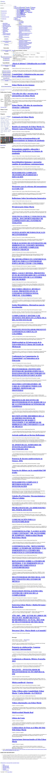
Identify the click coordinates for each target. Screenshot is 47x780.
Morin (6, 129)
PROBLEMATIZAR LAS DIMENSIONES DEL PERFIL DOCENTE (29, 509)
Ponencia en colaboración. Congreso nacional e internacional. (26, 648)
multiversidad (3, 122)
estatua (5, 123)
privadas (5, 119)
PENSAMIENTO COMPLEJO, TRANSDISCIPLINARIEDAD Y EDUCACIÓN (25, 175)
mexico (2, 123)
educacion (5, 130)
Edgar (7, 128)
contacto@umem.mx (9, 749)
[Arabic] (27, 7)
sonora (2, 131)
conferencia (7, 124)
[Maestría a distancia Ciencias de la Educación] (6, 58)
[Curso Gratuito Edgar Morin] (6, 86)
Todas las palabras (17, 54)
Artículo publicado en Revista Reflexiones (28, 435)
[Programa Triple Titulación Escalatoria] (6, 42)
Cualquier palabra (26, 54)
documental (7, 120)
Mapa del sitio (3, 145)
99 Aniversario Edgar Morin (23, 207)
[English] (22, 7)
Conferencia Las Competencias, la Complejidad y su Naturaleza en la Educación (25, 358)
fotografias (7, 118)
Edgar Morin (9, 771)
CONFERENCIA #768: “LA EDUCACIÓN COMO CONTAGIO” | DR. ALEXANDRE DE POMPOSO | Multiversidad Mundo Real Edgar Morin (29, 534)
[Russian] (29, 12)
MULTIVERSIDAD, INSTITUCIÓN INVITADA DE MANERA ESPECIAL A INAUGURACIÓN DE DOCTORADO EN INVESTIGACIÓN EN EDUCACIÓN (28, 372)
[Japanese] (27, 10)
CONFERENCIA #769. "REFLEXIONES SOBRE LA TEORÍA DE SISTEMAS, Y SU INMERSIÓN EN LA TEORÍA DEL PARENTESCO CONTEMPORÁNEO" (29, 549)
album (2, 116)
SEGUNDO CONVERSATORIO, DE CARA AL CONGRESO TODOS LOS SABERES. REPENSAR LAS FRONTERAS (27, 387)
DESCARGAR (26, 639)
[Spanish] (22, 13)
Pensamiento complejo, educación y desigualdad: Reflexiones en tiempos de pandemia (27, 151)
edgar (8, 116)
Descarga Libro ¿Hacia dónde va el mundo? (29, 630)
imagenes (2, 119)
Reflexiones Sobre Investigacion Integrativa (29, 198)
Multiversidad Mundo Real (22, 712)
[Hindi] (32, 9)
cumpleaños (2, 128)
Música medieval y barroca (22, 682)
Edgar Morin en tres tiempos (23, 85)
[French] (22, 9)
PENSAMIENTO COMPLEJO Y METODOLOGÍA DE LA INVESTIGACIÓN (25, 484)
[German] (27, 9)
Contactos (42, 56)
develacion (8, 123)
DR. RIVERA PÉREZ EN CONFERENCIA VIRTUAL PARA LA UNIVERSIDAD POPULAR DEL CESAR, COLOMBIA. (29, 261)
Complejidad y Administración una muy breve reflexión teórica (28, 75)
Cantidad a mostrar (15, 60)
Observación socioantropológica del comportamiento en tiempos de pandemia (28, 139)
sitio (1, 120)
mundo (2, 124)
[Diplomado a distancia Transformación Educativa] (6, 80)
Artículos (37, 56)
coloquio (2, 130)
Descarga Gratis (3, 107)
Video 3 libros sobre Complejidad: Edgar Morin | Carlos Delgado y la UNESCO (28, 692)
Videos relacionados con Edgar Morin (26, 703)
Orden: (14, 55)
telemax (9, 129)
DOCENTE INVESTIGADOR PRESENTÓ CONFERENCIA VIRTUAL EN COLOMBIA (29, 331)
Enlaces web (31, 56)
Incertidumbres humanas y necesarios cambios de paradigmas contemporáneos (28, 163)
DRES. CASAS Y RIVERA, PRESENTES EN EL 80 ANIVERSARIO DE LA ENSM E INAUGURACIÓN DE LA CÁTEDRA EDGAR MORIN (29, 276)
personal (4, 116)
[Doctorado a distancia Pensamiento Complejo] (6, 51)
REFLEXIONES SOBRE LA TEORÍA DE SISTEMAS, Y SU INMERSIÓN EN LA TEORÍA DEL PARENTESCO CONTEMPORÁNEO (28, 564)
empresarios (5, 131)
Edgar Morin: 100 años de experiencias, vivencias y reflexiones (27, 106)
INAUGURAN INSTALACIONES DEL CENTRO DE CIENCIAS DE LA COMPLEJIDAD (27, 593)
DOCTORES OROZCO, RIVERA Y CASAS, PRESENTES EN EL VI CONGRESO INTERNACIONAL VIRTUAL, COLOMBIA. (26, 292)
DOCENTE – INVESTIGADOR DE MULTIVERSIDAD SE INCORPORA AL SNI (28, 672)
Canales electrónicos (24, 56)
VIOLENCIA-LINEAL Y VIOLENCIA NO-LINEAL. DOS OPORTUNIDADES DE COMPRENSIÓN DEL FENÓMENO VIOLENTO (29, 219)
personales (9, 119)
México (9, 131)
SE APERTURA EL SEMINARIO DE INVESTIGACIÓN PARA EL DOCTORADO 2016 (26, 447)
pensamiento (3, 121)
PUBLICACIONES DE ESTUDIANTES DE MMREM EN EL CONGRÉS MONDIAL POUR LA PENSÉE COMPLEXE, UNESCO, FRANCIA (29, 246)
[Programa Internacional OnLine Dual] (6, 38)
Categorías (15, 57)
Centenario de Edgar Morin (23, 117)
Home (13, 50)
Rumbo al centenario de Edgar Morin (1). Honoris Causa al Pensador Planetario (28, 128)
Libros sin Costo (18, 718)
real (4, 124)
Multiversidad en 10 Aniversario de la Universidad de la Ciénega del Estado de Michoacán (27, 344)
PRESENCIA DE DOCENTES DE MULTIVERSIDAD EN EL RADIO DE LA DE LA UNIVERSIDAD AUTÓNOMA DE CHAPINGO (29, 403)
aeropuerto (2, 129)
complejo (7, 121)
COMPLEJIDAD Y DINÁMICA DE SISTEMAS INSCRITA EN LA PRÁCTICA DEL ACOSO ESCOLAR (29, 318)
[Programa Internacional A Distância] (6, 44)
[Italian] (22, 10)
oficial (3, 120)
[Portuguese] (23, 12)
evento (2, 132)
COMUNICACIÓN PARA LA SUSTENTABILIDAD (23, 520)
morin (3, 118)
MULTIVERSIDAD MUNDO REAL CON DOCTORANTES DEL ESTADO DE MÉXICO (28, 579)
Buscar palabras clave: (17, 52)
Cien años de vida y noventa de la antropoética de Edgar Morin (25, 94)
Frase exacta (33, 54)
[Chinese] (32, 7)
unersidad (9, 130)
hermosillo (7, 122)
